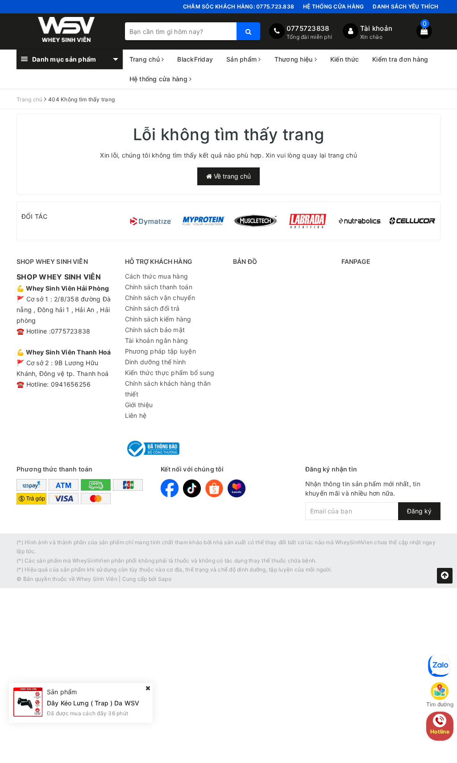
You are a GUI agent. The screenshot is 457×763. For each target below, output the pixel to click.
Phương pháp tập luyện (160, 351)
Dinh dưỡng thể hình (155, 362)
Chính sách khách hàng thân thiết (168, 388)
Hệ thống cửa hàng (333, 6)
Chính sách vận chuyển (160, 297)
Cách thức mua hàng (156, 276)
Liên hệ (136, 415)
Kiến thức (344, 59)
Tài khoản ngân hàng (156, 340)
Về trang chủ (231, 176)
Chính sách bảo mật (155, 330)
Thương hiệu (294, 59)
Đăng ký (419, 511)
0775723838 (308, 28)
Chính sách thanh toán (158, 287)
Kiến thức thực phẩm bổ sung (170, 372)
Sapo (164, 578)
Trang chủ (145, 59)
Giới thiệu (139, 405)
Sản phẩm (242, 59)
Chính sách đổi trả (152, 308)
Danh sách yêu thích (405, 6)
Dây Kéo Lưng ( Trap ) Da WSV (93, 703)
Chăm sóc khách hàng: (238, 6)
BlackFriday (195, 59)
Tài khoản (376, 28)
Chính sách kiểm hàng (158, 319)
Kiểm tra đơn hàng (400, 59)
